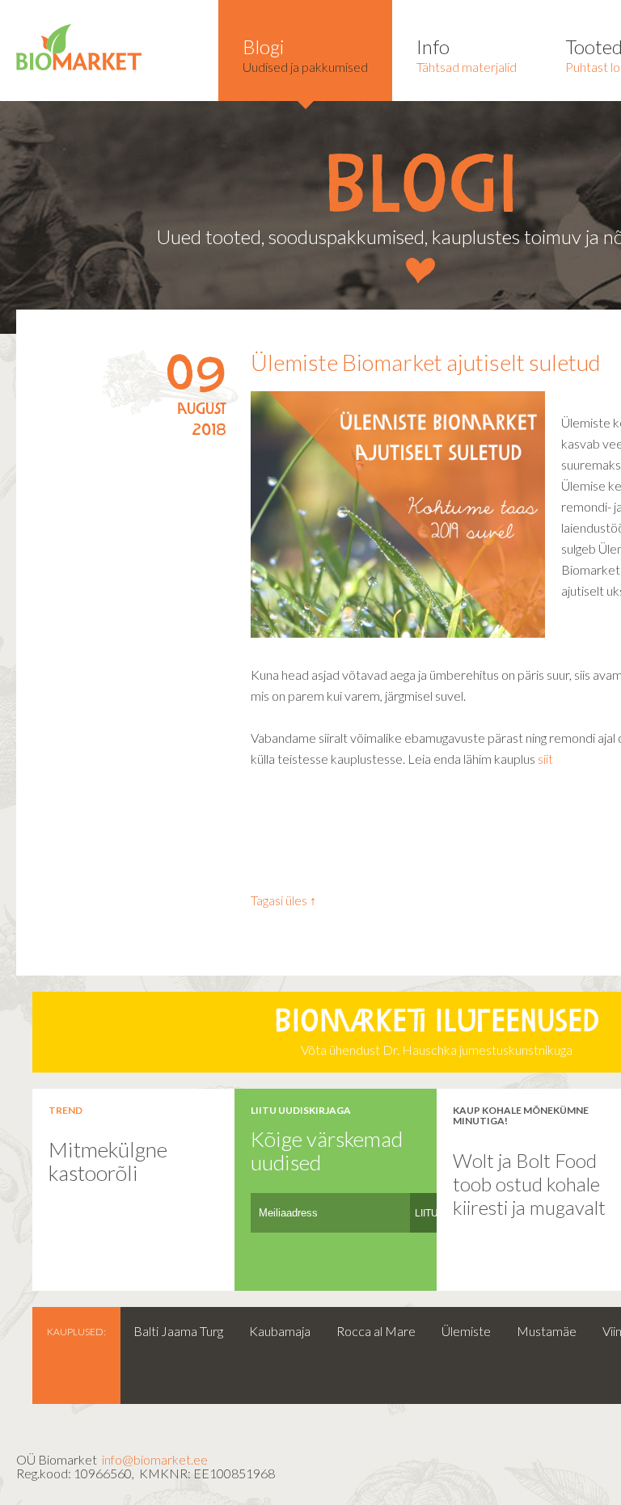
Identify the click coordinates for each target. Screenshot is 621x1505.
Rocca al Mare (376, 1330)
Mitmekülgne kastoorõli (108, 1161)
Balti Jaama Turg (178, 1330)
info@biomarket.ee (155, 1459)
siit (544, 758)
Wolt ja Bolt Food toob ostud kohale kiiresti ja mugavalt (529, 1183)
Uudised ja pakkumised (305, 54)
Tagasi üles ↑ (283, 900)
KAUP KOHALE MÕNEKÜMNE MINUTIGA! (521, 1115)
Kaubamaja (279, 1330)
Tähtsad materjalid (466, 54)
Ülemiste (466, 1330)
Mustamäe (547, 1330)
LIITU (426, 1213)
